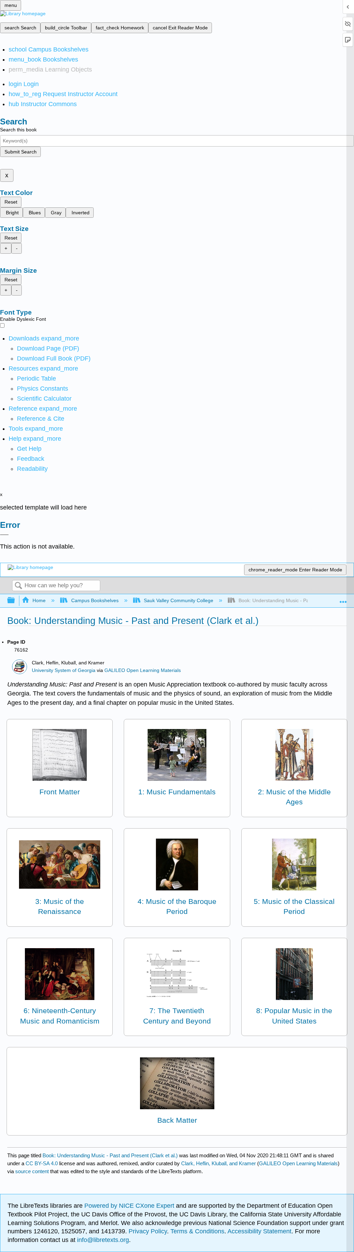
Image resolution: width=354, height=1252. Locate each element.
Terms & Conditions (197, 1231)
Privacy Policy (148, 1231)
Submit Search (20, 152)
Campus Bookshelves (95, 600)
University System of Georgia (63, 670)
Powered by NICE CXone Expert (130, 1205)
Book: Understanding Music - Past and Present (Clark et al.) (110, 1155)
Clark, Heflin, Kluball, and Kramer (218, 1163)
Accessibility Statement (259, 1231)
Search (18, 586)
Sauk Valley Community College (178, 600)
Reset (10, 202)
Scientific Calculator (44, 398)
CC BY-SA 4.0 (42, 1163)
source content (32, 1171)
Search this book (18, 129)
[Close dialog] (4, 534)
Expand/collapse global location (343, 598)
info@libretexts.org (102, 1239)
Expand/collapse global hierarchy (15, 600)
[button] (30, 458)
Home (39, 600)
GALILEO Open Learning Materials (142, 670)
